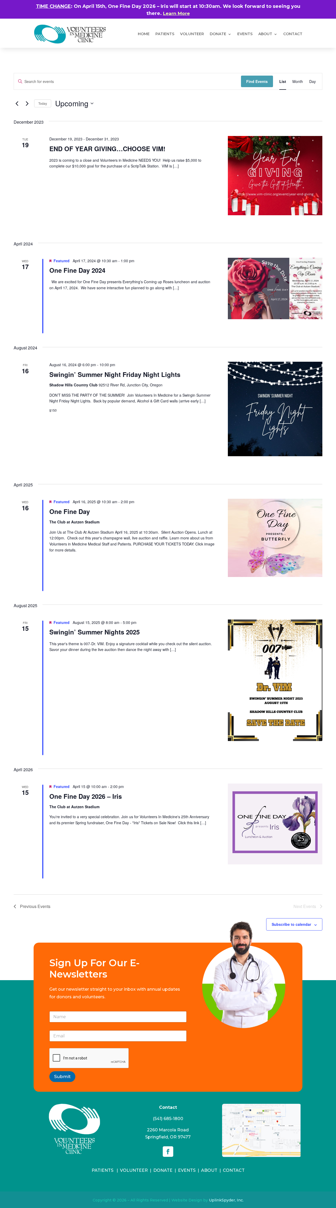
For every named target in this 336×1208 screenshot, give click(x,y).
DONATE (218, 33)
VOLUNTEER (192, 33)
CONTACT (234, 1170)
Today (42, 103)
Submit (62, 1076)
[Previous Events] (17, 103)
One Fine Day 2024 (77, 270)
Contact (292, 33)
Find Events (257, 81)
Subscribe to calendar (291, 924)
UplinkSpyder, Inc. (226, 1200)
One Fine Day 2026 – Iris (85, 796)
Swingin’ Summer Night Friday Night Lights (114, 374)
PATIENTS (164, 33)
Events (245, 33)
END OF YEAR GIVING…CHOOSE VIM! (107, 148)
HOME (144, 33)
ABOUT (265, 33)
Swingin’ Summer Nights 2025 (94, 631)
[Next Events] (27, 103)
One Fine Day (69, 511)
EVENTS (187, 1170)
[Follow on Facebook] (168, 1151)
